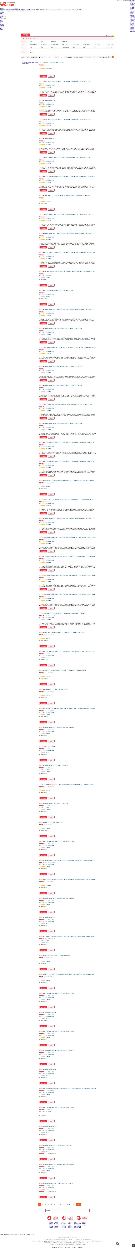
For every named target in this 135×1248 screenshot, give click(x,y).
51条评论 (48, 296)
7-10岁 (42, 50)
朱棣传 (15, 11)
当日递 (69, 1223)
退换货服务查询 (77, 1223)
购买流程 (51, 1223)
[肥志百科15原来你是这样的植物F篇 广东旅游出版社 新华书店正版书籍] (30, 1190)
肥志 (31, 47)
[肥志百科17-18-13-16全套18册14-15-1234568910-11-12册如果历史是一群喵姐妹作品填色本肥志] (30, 639)
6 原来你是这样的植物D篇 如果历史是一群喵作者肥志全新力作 (56, 1050)
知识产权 (28, 1234)
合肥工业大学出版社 (97, 44)
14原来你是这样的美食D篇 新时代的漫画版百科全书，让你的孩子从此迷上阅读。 (61, 385)
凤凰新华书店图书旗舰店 (51, 1153)
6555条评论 (48, 239)
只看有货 (76, 57)
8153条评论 (48, 600)
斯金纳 (84, 47)
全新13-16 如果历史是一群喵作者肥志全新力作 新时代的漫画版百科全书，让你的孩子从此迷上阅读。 (66, 404)
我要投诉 (132, 30)
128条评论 (48, 201)
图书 (1, 17)
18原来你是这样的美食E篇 (47, 138)
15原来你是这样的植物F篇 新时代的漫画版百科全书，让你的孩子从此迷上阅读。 (61, 328)
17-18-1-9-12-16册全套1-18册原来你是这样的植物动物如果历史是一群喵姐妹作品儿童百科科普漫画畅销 (66, 974)
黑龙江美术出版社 (55, 44)
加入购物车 (43, 76)
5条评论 (47, 1018)
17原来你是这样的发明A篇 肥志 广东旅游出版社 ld (53, 803)
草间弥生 (12, 11)
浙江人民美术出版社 (87, 44)
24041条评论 (48, 125)
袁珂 (94, 47)
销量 (28, 57)
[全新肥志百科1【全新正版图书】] (30, 753)
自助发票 (132, 27)
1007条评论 (48, 334)
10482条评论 (48, 315)
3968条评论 (48, 562)
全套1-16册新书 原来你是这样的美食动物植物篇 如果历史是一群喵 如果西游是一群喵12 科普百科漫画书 (66, 480)
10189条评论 (48, 220)
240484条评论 (49, 68)
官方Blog (24, 1234)
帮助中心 (132, 24)
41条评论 (48, 733)
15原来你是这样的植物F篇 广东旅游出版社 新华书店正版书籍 (56, 1183)
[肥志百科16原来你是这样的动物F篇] (30, 430)
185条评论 (48, 695)
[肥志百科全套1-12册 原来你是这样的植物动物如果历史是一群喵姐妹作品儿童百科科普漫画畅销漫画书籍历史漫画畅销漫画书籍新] (30, 886)
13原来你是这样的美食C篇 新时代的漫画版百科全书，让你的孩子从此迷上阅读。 (61, 366)
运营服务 (84, 1225)
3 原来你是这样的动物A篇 (47, 1012)
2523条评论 (48, 144)
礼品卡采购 (132, 16)
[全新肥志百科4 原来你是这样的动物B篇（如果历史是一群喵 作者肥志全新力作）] (30, 601)
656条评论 (48, 638)
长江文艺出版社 (65, 44)
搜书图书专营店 (44, 298)
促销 (82, 57)
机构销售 (15, 1234)
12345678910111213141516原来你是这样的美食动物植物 (54, 955)
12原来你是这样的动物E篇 (47, 1126)
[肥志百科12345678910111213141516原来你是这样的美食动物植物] (30, 962)
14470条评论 (48, 182)
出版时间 (37, 57)
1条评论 (47, 657)
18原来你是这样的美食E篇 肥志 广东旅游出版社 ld (53, 765)
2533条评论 (48, 106)
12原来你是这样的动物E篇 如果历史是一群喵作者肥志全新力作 (56, 898)
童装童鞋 (2, 27)
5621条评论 (48, 258)
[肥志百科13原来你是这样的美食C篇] (30, 373)
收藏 (51, 76)
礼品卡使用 (132, 19)
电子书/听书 (53, 41)
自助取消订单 (63, 1226)
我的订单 (2, 15)
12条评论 (48, 828)
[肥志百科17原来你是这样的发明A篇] (30, 107)
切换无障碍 (132, 31)
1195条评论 (48, 885)
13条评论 (48, 999)
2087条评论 (48, 372)
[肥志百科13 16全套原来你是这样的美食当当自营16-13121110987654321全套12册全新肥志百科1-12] (30, 677)
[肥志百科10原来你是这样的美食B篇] (30, 924)
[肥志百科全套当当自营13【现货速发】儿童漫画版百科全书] (30, 696)
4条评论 (47, 752)
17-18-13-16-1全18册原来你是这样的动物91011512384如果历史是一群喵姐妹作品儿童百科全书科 (64, 195)
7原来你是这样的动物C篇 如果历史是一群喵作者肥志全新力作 (56, 993)
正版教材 (2, 24)
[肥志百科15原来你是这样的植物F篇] (30, 335)
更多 (112, 44)
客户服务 (132, 23)
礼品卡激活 (132, 18)
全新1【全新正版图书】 (47, 746)
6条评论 (47, 1075)
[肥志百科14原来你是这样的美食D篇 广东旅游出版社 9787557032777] (30, 1152)
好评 (32, 57)
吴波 (42, 47)
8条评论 (47, 942)
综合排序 (23, 57)
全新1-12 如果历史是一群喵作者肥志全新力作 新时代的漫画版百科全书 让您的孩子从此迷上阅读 (64, 81)
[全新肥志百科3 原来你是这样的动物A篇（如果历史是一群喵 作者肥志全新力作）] (30, 544)
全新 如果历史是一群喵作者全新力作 (50, 822)
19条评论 (48, 866)
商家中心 (84, 1223)
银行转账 (56, 1226)
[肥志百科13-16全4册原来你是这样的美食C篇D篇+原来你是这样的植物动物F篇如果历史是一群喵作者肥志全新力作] (30, 867)
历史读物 (32, 52)
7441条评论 (48, 581)
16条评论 (48, 714)
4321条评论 (48, 467)
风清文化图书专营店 (45, 678)
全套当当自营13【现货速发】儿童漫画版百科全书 (53, 689)
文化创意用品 (65, 41)
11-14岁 (53, 50)
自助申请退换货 (77, 1225)
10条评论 (48, 1056)
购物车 (1, 13)
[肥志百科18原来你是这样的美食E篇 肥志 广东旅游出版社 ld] (30, 772)
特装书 (1, 19)
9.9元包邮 (31, 11)
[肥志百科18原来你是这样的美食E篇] (30, 145)
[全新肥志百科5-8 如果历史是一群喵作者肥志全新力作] (30, 164)
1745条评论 (48, 391)
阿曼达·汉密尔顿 (65, 47)
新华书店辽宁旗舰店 (45, 659)
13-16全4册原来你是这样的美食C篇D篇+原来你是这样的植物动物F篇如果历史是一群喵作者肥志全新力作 (66, 860)
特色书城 (2, 25)
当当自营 (70, 57)
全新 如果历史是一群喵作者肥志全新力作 (51, 62)
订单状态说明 (63, 1225)
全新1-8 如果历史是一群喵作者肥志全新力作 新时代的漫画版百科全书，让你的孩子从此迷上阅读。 (65, 214)
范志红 (73, 47)
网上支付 (56, 1223)
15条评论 (48, 809)
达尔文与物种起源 (6, 11)
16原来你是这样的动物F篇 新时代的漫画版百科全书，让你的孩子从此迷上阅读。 (61, 423)
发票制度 (51, 1225)
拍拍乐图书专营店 (44, 963)
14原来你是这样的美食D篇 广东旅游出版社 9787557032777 (55, 1145)
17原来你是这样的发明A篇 (48, 100)
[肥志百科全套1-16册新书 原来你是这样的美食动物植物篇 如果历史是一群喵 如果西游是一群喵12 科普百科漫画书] (30, 487)
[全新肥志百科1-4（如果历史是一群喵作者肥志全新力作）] (30, 506)
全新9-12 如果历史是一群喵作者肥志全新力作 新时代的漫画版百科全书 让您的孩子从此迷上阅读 (64, 119)
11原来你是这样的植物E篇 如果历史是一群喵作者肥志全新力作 (56, 1164)
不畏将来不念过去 (25, 11)
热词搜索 (32, 1234)
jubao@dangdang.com (86, 1242)
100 (61, 1204)
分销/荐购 (132, 20)
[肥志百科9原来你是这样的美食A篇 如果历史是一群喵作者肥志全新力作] (30, 183)
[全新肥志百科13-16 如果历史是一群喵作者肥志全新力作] (30, 411)
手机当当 (19, 1234)
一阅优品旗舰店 (44, 697)
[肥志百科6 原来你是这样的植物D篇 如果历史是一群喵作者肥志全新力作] (30, 563)
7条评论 (47, 1189)
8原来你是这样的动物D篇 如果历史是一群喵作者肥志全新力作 (56, 1031)
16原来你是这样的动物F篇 (47, 1069)
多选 (109, 44)
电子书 (1, 21)
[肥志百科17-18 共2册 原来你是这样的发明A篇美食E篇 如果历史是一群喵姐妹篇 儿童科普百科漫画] (30, 278)
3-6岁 (31, 50)
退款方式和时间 (77, 1227)
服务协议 (51, 1226)
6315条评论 (48, 448)
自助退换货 (132, 26)
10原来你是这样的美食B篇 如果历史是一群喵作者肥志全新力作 (56, 727)
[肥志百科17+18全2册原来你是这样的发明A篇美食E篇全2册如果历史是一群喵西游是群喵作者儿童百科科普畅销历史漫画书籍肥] (30, 715)
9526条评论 (48, 543)
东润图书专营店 (44, 203)
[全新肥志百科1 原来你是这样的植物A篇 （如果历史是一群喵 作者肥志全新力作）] (30, 354)
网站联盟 (6, 1234)
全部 (23, 38)
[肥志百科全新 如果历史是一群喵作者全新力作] (30, 829)
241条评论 (48, 676)
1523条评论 (48, 429)
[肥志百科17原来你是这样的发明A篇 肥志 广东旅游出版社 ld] (30, 810)
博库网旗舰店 (44, 279)
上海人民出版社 (75, 44)
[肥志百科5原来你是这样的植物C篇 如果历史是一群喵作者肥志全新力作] (30, 468)
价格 (42, 57)
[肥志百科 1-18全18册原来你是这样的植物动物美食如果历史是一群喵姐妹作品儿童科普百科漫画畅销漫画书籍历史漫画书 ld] (30, 943)
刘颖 (52, 47)
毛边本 (1, 29)
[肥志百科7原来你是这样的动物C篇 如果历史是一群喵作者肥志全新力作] (30, 449)
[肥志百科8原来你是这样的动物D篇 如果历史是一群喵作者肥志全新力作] (30, 259)
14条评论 (48, 771)
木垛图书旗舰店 (44, 887)
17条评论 (48, 961)
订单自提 (70, 1226)
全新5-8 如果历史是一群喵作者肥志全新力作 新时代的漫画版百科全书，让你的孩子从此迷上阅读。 (65, 157)
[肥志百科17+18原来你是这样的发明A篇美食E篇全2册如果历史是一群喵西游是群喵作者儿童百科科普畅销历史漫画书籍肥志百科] (30, 1095)
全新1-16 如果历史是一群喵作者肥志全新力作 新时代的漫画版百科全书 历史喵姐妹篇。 (62, 613)
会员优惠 (51, 1227)
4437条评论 (48, 524)
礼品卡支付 (56, 1225)
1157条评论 (48, 619)
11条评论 (48, 847)
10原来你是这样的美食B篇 (47, 917)
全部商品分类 (3, 16)
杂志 (42, 41)
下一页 (63, 1204)
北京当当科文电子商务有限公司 (56, 1244)
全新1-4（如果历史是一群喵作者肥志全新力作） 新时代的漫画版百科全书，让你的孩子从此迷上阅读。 (66, 499)
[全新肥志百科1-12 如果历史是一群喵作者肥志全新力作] (30, 88)
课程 (1, 23)
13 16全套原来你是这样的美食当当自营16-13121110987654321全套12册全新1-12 (62, 670)
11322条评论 (48, 353)
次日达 (69, 1225)
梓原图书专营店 (44, 982)
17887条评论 (48, 87)
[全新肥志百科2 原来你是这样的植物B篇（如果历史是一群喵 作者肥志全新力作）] (30, 582)
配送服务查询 (63, 1223)
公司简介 (2, 1234)
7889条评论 (48, 410)
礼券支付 (56, 1227)
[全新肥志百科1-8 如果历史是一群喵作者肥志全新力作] (30, 221)
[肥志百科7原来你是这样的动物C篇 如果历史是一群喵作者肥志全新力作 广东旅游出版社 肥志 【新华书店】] (30, 658)
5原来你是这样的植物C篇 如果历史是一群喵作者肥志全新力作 (56, 841)
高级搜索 (2, 12)
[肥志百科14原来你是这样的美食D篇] (30, 392)
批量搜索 (109, 35)
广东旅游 (49, 275)
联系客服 (132, 28)
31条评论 (48, 980)
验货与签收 (70, 1227)
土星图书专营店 (44, 1115)
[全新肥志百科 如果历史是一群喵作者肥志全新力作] (30, 69)
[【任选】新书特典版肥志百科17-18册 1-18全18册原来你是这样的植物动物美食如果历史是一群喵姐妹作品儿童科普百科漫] (30, 791)
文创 (1, 28)
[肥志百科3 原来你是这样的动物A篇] (30, 1019)
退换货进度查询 (77, 1226)
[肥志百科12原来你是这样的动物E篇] (30, 1133)
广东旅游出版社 (33, 44)
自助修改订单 (63, 1227)
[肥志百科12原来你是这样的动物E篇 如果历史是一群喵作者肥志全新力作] (30, 240)
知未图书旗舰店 (44, 488)
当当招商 (10, 1234)
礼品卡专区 (132, 22)
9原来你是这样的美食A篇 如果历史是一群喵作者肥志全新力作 (56, 290)
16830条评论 (48, 163)
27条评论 (48, 277)
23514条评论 (48, 505)
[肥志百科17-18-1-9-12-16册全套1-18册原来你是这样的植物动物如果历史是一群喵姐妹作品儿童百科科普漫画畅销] (30, 981)
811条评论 (48, 790)
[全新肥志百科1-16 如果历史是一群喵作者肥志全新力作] (30, 620)
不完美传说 (18, 11)
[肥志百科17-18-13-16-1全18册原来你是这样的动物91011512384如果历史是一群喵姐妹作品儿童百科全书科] (30, 202)
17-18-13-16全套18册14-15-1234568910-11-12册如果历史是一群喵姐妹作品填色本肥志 (62, 632)
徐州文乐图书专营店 (45, 640)
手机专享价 (87, 57)
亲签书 (1, 20)
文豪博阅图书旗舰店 (45, 830)
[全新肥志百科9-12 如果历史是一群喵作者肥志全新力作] (30, 126)
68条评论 (48, 486)
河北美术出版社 (44, 44)
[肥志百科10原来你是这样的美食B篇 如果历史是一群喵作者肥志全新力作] (30, 316)
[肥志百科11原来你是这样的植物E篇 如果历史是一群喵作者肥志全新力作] (30, 525)
